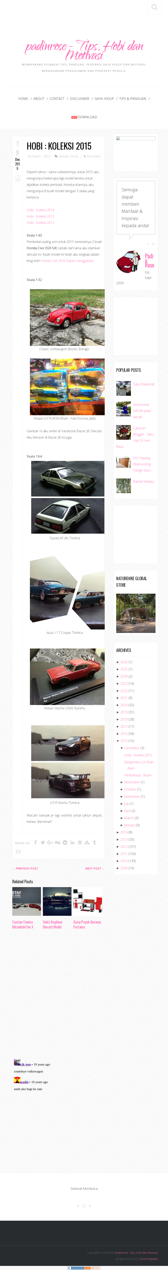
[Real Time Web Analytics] (92, 1267)
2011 (124, 854)
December (132, 748)
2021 (124, 698)
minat (74, 156)
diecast (64, 156)
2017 (124, 726)
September (132, 796)
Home (23, 98)
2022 (124, 690)
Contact (57, 98)
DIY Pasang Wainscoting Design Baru (142, 464)
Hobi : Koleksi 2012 (40, 222)
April (127, 811)
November (132, 782)
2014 (124, 832)
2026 (124, 662)
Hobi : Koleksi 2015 (59, 145)
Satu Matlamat (143, 384)
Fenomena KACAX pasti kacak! (142, 410)
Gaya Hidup (104, 98)
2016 (124, 733)
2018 (124, 719)
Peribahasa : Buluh (138, 775)
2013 (124, 839)
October (130, 789)
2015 (124, 741)
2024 (124, 676)
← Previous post (25, 868)
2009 (124, 868)
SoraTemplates (149, 1259)
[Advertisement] (86, 11)
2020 (124, 705)
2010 (124, 861)
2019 (124, 712)
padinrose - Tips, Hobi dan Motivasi (84, 52)
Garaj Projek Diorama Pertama (87, 924)
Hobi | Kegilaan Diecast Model (52, 924)
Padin (36, 156)
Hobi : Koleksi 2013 (40, 216)
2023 (124, 683)
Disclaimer (79, 98)
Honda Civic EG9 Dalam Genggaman (67, 260)
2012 (124, 846)
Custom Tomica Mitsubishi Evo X (22, 924)
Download (87, 117)
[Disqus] (58, 995)
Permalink (94, 156)
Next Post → (95, 868)
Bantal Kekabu (143, 481)
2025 (124, 669)
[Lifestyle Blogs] (76, 1267)
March (129, 818)
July (126, 803)
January (129, 825)
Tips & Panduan (132, 98)
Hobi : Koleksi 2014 (40, 210)
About (38, 98)
